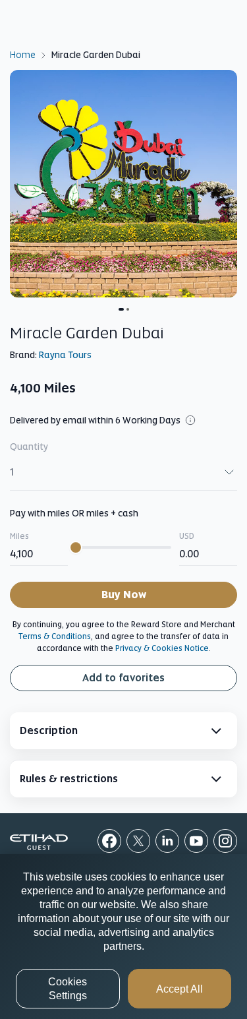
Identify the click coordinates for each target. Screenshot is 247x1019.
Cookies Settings (67, 988)
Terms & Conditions (54, 636)
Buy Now (123, 595)
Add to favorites (123, 678)
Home (23, 54)
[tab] (123, 730)
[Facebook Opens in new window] (109, 841)
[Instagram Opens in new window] (225, 841)
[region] (123, 936)
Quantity (29, 446)
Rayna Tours (65, 355)
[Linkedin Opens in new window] (167, 841)
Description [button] (49, 730)
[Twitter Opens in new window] (138, 841)
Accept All (179, 989)
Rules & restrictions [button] (69, 779)
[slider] (75, 547)
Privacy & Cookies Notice (162, 648)
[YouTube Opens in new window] (196, 841)
